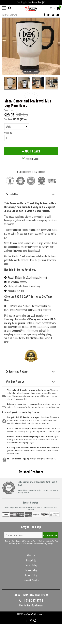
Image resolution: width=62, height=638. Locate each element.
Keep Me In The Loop (50, 535)
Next (34, 95)
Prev (27, 95)
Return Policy (31, 575)
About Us (31, 555)
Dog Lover (13, 15)
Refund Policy (31, 570)
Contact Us (31, 560)
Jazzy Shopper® (28, 614)
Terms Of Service (31, 580)
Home (4, 15)
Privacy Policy (31, 565)
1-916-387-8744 (33, 600)
